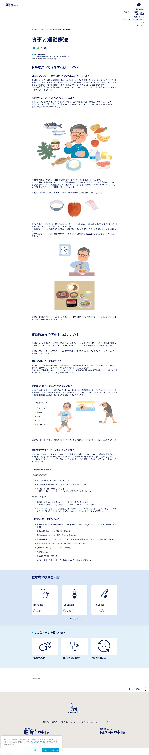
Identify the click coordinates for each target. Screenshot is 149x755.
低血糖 (89, 234)
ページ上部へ (138, 689)
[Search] (139, 4)
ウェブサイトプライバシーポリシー (38, 743)
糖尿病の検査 (45, 600)
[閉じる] (59, 737)
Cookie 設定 (33, 750)
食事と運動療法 (75, 600)
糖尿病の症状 (45, 650)
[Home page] (12, 5)
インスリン (64, 370)
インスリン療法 (59, 454)
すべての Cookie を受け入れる (50, 750)
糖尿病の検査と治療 (74, 650)
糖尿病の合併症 (104, 650)
